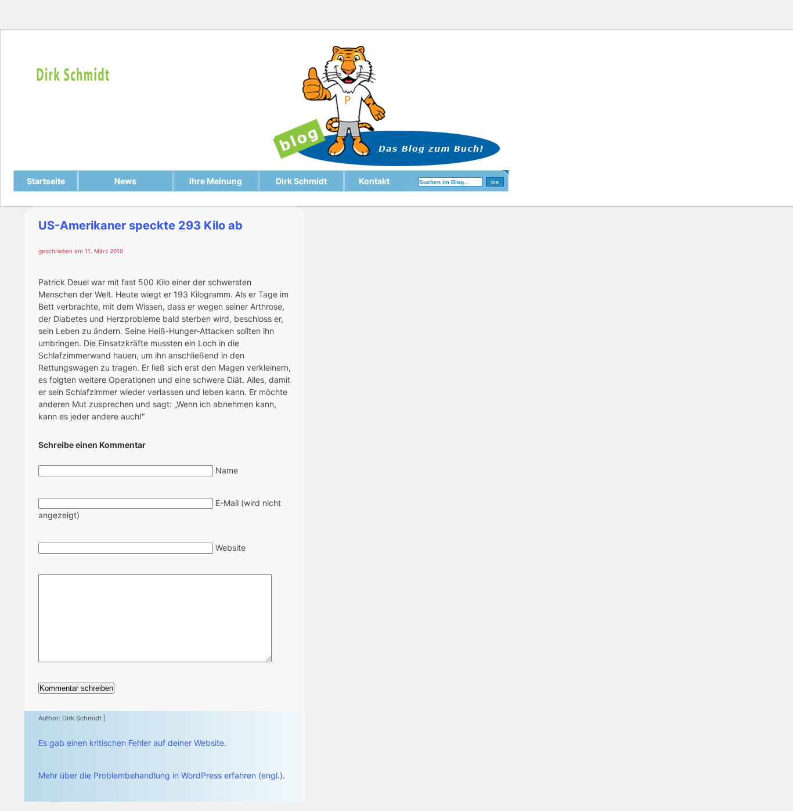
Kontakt (374, 181)
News (125, 181)
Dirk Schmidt (301, 181)
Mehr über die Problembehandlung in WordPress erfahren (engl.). (161, 775)
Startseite (46, 181)
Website (230, 547)
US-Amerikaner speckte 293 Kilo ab (140, 225)
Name (226, 470)
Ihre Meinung (215, 181)
